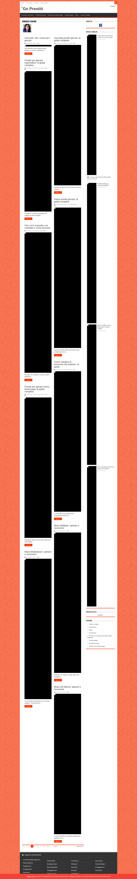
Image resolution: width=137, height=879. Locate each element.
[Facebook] (100, 25)
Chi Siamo (29, 3)
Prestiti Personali (41, 15)
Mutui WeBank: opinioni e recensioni (66, 526)
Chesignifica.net (52, 870)
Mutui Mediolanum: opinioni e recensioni (38, 552)
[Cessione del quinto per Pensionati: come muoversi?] (88, 177)
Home (22, 3)
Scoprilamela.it (27, 869)
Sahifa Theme (31, 876)
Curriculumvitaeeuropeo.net (31, 859)
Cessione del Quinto (28, 15)
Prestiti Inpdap (69, 15)
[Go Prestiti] (32, 8)
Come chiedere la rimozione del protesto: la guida (66, 364)
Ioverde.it (74, 870)
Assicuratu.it (99, 861)
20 (47, 846)
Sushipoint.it (74, 873)
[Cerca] (115, 2)
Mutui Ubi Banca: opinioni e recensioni (67, 688)
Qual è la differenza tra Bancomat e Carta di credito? (104, 326)
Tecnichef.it (98, 870)
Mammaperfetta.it (52, 867)
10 (44, 846)
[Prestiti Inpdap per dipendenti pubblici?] (91, 253)
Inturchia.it (74, 867)
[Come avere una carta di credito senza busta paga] (91, 105)
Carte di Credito (85, 15)
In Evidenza (29, 43)
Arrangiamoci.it (99, 867)
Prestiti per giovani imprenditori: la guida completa (35, 62)
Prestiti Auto (92, 633)
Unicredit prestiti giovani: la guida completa (67, 39)
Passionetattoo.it (28, 863)
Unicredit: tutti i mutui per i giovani (37, 39)
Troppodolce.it (27, 866)
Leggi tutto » (28, 53)
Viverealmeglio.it (100, 864)
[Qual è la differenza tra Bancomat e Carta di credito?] (91, 394)
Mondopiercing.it (52, 864)
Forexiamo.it (75, 861)
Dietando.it (74, 864)
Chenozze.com (51, 873)
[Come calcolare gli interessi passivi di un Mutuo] (91, 536)
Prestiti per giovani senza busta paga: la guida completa (37, 389)
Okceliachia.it (51, 861)
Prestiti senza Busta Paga (55, 15)
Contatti (36, 3)
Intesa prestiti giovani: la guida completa (66, 200)
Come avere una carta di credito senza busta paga (105, 36)
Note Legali (44, 3)
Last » (56, 846)
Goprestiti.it (26, 872)
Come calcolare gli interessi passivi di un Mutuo (105, 467)
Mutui (77, 15)
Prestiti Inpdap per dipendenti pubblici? (103, 184)
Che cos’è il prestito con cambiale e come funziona (37, 226)
